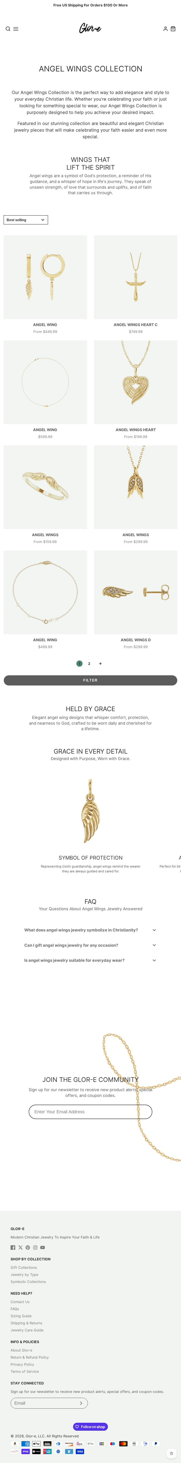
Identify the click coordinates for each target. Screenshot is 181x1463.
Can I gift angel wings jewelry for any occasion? (71, 945)
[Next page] (100, 663)
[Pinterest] (27, 1247)
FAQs (15, 1309)
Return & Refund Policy (30, 1357)
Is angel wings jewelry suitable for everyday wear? (74, 960)
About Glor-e (21, 1350)
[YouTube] (42, 1247)
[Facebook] (13, 1247)
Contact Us (20, 1302)
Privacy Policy (22, 1364)
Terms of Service (25, 1371)
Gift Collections (24, 1267)
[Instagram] (35, 1247)
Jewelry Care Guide (27, 1330)
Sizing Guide (21, 1316)
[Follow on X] (20, 1247)
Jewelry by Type (24, 1274)
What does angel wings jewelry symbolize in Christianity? (81, 929)
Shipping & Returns (26, 1323)
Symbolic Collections (28, 1281)
